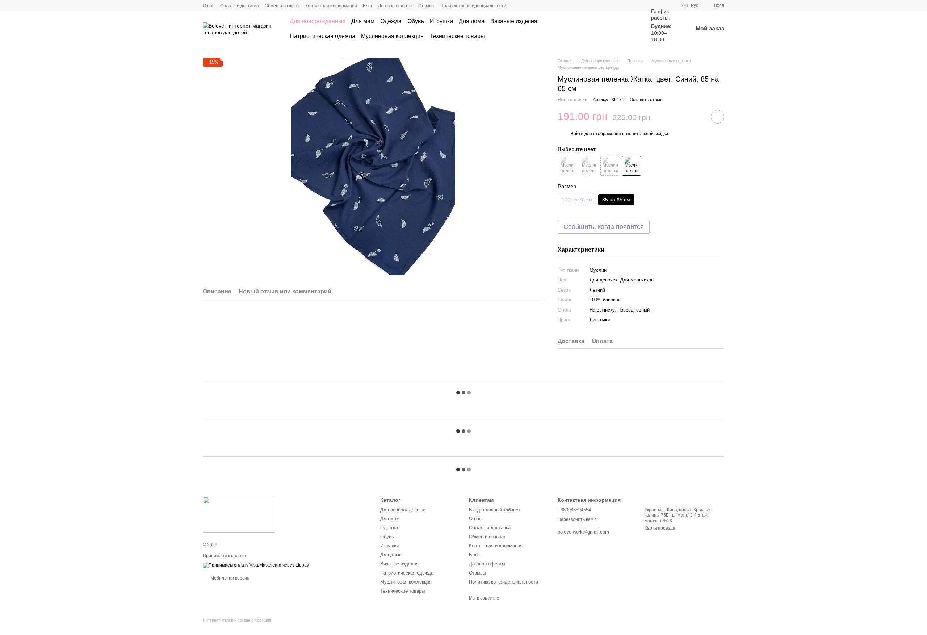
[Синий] (631, 166)
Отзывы (426, 5)
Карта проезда (660, 528)
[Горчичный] (610, 166)
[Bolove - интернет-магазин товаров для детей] (239, 514)
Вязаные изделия (513, 21)
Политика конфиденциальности (473, 5)
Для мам (362, 21)
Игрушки (441, 21)
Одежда (391, 21)
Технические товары (457, 36)
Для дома (472, 21)
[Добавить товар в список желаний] (717, 117)
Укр (684, 5)
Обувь (415, 21)
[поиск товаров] (603, 29)
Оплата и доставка (239, 5)
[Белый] (567, 166)
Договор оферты (395, 5)
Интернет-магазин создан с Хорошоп (237, 620)
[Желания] (629, 29)
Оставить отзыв (646, 99)
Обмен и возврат (282, 5)
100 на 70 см (577, 199)
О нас (208, 5)
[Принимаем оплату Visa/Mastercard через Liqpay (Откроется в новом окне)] (256, 565)
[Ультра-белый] (589, 166)
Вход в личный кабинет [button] (494, 510)
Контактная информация (331, 5)
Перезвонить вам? (577, 519)
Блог (367, 5)
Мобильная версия (229, 578)
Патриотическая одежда (322, 36)
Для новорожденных (317, 21)
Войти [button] (577, 133)
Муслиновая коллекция (392, 36)
